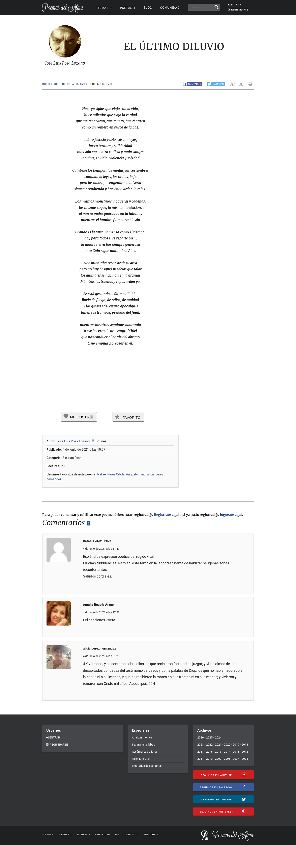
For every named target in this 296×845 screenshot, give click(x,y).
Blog (148, 7)
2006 (245, 758)
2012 (245, 751)
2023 (200, 744)
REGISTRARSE (239, 9)
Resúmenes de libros (144, 751)
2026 (200, 737)
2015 (218, 751)
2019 (236, 744)
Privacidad (102, 834)
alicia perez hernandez (99, 648)
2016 (209, 751)
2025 (209, 737)
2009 (218, 758)
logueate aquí (231, 515)
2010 (209, 758)
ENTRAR (236, 4)
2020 (227, 744)
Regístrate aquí (166, 515)
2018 (245, 744)
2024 (218, 737)
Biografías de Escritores (146, 765)
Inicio (46, 84)
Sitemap (47, 834)
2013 (236, 751)
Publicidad (151, 834)
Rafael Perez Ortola (111, 474)
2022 (209, 744)
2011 (200, 758)
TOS (117, 834)
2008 (227, 758)
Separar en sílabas (143, 744)
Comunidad (170, 7)
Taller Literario (141, 758)
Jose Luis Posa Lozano (69, 84)
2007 (236, 758)
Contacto (132, 834)
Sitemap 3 (83, 834)
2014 (227, 751)
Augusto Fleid (136, 474)
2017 (200, 751)
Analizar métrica (142, 737)
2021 (218, 744)
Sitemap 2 (65, 834)
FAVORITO (131, 418)
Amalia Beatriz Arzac (98, 605)
